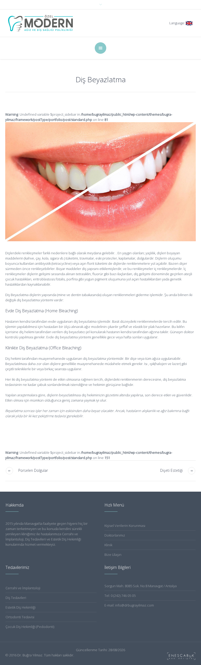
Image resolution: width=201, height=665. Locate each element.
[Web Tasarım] (181, 656)
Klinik (108, 545)
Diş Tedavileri (15, 597)
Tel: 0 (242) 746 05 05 (120, 595)
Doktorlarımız (114, 535)
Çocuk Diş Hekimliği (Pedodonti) (29, 626)
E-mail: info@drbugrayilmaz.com (129, 605)
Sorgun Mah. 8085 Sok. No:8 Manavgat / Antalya (140, 586)
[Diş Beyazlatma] (100, 181)
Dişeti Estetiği (171, 470)
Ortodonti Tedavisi (19, 617)
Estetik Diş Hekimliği (20, 607)
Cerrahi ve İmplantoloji (22, 588)
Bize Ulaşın (112, 554)
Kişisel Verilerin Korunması (124, 525)
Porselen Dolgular (33, 470)
